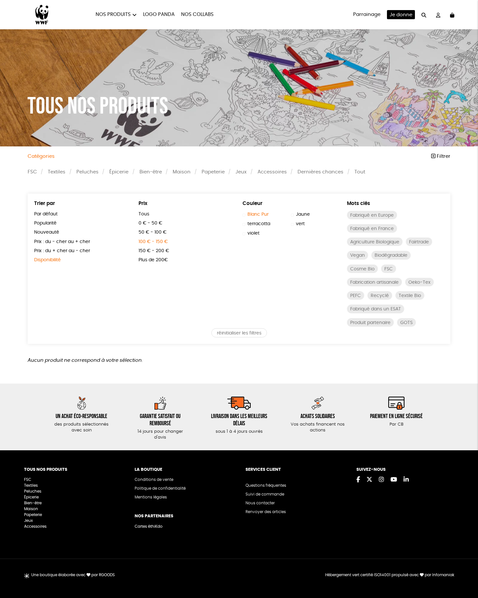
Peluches (87, 172)
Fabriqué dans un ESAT (375, 309)
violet (253, 233)
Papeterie (213, 172)
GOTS (406, 322)
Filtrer (442, 156)
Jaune (303, 214)
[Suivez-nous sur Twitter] (369, 480)
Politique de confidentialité (160, 488)
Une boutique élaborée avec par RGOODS (73, 575)
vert (300, 224)
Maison (182, 172)
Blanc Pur (258, 214)
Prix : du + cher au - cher (62, 251)
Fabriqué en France (372, 228)
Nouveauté (46, 232)
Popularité (45, 223)
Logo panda (159, 14)
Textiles (56, 172)
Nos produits (113, 14)
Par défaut (46, 214)
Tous (144, 214)
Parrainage (366, 14)
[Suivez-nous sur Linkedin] (406, 480)
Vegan (357, 255)
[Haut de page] (464, 571)
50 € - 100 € (152, 232)
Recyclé (380, 295)
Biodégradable (391, 255)
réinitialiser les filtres (239, 333)
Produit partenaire (370, 322)
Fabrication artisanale (374, 282)
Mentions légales (151, 497)
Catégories (41, 156)
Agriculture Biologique (374, 242)
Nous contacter (260, 503)
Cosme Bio (362, 269)
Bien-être (150, 172)
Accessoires (272, 172)
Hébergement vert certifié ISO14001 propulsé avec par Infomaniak (389, 575)
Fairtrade (419, 242)
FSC (32, 172)
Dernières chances (320, 172)
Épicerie (118, 172)
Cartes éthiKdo (149, 526)
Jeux (240, 172)
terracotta (258, 224)
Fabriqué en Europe (372, 215)
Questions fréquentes (266, 485)
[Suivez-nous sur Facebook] (358, 480)
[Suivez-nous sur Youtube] (394, 480)
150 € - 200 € (154, 251)
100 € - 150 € (153, 241)
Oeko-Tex (419, 282)
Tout (359, 172)
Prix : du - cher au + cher (62, 241)
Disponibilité (47, 260)
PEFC (355, 295)
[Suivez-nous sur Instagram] (381, 480)
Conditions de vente (154, 480)
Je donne (401, 14)
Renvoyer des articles (266, 512)
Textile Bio (410, 295)
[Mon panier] (452, 15)
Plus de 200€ (153, 260)
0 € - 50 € (150, 223)
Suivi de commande (265, 494)
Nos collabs (197, 14)
